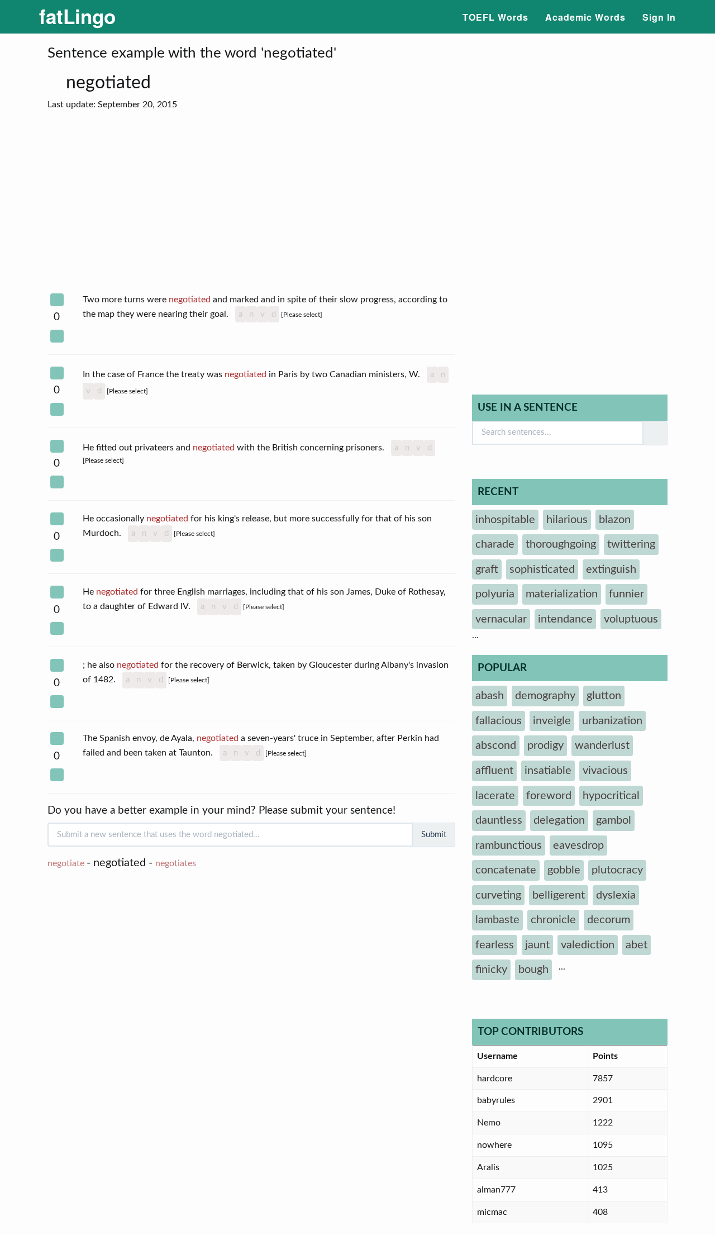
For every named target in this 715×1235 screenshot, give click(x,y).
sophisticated (542, 569)
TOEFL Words (495, 17)
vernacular (501, 619)
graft (486, 569)
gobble (563, 870)
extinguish (611, 569)
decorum (608, 919)
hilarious (567, 519)
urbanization (612, 720)
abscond (495, 745)
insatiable (548, 770)
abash (489, 695)
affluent (494, 770)
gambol (613, 820)
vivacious (605, 770)
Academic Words (585, 17)
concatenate (505, 870)
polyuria (494, 594)
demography (545, 695)
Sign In (659, 17)
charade (494, 544)
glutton (604, 695)
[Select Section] (57, 299)
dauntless (498, 820)
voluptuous (631, 619)
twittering (631, 544)
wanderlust (602, 745)
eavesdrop (578, 845)
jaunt (537, 945)
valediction (587, 945)
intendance (565, 619)
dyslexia (616, 895)
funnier (626, 594)
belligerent (558, 895)
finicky (491, 969)
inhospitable (505, 519)
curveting (498, 895)
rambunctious (508, 845)
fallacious (498, 720)
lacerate (495, 795)
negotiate (65, 863)
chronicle (553, 919)
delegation (559, 820)
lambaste (497, 919)
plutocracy (617, 870)
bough (533, 969)
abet (636, 945)
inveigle (552, 720)
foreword (548, 795)
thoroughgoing (561, 544)
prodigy (545, 745)
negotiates (175, 863)
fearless (494, 945)
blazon (615, 519)
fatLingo (77, 16)
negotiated (110, 83)
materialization (562, 594)
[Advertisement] (251, 202)
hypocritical (611, 795)
